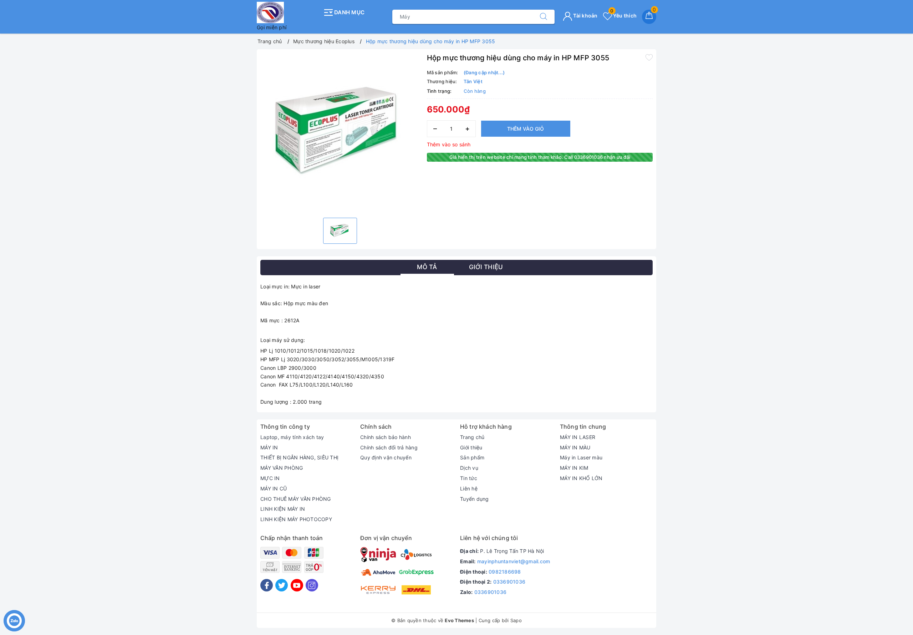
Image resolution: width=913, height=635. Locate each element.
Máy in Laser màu (581, 457)
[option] (340, 132)
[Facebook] (266, 585)
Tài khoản (585, 15)
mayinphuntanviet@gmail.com (513, 561)
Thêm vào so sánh (449, 144)
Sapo (516, 620)
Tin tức (468, 478)
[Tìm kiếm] (543, 17)
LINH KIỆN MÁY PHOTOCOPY (296, 519)
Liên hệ (469, 488)
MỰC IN (270, 478)
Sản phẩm (472, 457)
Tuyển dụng (474, 499)
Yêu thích (623, 15)
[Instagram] (312, 585)
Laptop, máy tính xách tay (292, 437)
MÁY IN (269, 447)
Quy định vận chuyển (386, 457)
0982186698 (505, 572)
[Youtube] (297, 585)
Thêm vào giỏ (525, 129)
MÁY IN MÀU (575, 447)
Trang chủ (472, 437)
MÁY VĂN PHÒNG (281, 468)
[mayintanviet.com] (288, 12)
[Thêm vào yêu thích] (649, 57)
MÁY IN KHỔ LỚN (581, 478)
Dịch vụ (469, 468)
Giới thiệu (471, 447)
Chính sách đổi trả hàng (389, 447)
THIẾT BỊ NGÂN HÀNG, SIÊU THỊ (299, 457)
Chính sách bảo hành (385, 437)
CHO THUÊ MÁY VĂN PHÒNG (295, 499)
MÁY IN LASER (577, 437)
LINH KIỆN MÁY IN (282, 509)
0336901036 (509, 582)
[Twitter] (281, 585)
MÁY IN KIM (574, 468)
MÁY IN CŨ (273, 488)
